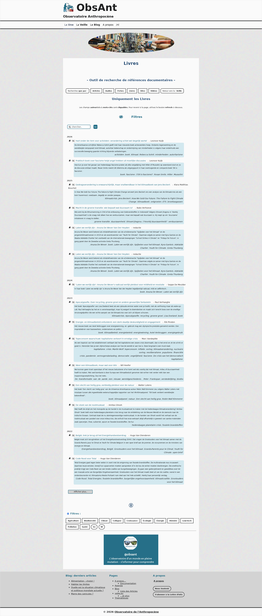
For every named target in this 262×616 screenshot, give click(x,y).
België (110, 449)
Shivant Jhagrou (134, 221)
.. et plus (124, 596)
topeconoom (131, 349)
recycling (144, 316)
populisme (167, 352)
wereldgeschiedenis (131, 379)
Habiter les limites (80, 584)
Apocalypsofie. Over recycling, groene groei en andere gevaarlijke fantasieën (113, 302)
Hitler (170, 174)
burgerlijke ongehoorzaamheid (139, 478)
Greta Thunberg (175, 248)
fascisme (130, 174)
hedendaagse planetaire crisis (146, 425)
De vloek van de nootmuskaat (90, 405)
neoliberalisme (154, 352)
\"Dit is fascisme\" (144, 174)
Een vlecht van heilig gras (148, 399)
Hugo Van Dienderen (140, 435)
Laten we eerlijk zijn (123, 245)
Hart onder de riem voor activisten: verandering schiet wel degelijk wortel (111, 141)
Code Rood (81, 478)
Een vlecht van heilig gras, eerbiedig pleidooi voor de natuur (105, 385)
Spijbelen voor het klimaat (147, 245)
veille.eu (119, 593)
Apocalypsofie (132, 316)
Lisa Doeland (170, 316)
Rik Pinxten (169, 322)
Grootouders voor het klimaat (128, 449)
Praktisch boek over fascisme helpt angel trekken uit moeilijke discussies (111, 161)
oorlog (149, 349)
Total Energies (94, 478)
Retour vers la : (172, 91)
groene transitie (102, 221)
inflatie (141, 349)
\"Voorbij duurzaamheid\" (155, 221)
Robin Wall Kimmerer (172, 399)
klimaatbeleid (111, 332)
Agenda (119, 585)
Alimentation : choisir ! (82, 581)
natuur (132, 399)
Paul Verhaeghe (162, 302)
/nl (117, 24)
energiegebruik (175, 332)
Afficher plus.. (80, 492)
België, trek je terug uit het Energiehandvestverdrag (101, 435)
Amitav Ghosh (115, 405)
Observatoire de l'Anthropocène (136, 611)
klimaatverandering (163, 349)
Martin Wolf (117, 349)
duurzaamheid (118, 221)
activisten (119, 154)
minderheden (161, 154)
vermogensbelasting (107, 356)
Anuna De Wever (98, 245)
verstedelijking (168, 379)
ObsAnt (96, 7)
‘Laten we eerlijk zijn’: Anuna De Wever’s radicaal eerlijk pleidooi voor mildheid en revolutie (120, 285)
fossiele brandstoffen (172, 425)
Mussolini (178, 174)
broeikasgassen (175, 202)
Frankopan (155, 379)
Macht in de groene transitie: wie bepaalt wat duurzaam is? (104, 208)
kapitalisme (99, 349)
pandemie (91, 356)
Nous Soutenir (162, 589)
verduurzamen (176, 221)
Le (95, 24)
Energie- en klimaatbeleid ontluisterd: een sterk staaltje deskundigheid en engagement (118, 322)
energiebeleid (125, 332)
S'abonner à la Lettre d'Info (168, 595)
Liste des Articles (129, 591)
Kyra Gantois (167, 245)
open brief (178, 452)
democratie (123, 356)
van (95, 379)
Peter (146, 379)
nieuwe (117, 379)
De (76, 379)
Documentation (128, 583)
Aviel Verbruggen (158, 332)
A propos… (120, 581)
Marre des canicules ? (82, 594)
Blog (117, 589)
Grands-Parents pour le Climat (158, 449)
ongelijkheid (136, 356)
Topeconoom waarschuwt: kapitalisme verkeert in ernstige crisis (107, 339)
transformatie (85, 379)
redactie (137, 228)
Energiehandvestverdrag (94, 449)
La (69, 24)
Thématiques (121, 598)
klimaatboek (144, 202)
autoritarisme (176, 154)
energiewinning (141, 332)
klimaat (134, 154)
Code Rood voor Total (86, 458)
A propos (108, 24)
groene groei (156, 316)
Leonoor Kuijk (157, 141)
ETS (164, 202)
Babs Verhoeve (144, 208)
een (110, 379)
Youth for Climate (157, 248)
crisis (108, 349)
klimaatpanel (121, 399)
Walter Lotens (144, 385)
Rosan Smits (160, 174)
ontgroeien (156, 202)
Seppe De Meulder (177, 285)
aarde (105, 379)
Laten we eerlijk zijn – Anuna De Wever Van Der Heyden (102, 228)
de (99, 379)
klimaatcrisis (111, 198)
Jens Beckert (124, 198)
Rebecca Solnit (147, 154)
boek (127, 154)
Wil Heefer (125, 365)
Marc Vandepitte (150, 339)
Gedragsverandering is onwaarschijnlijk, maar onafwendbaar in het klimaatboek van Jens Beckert (123, 185)
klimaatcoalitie (162, 478)
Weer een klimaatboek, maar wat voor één (96, 365)
